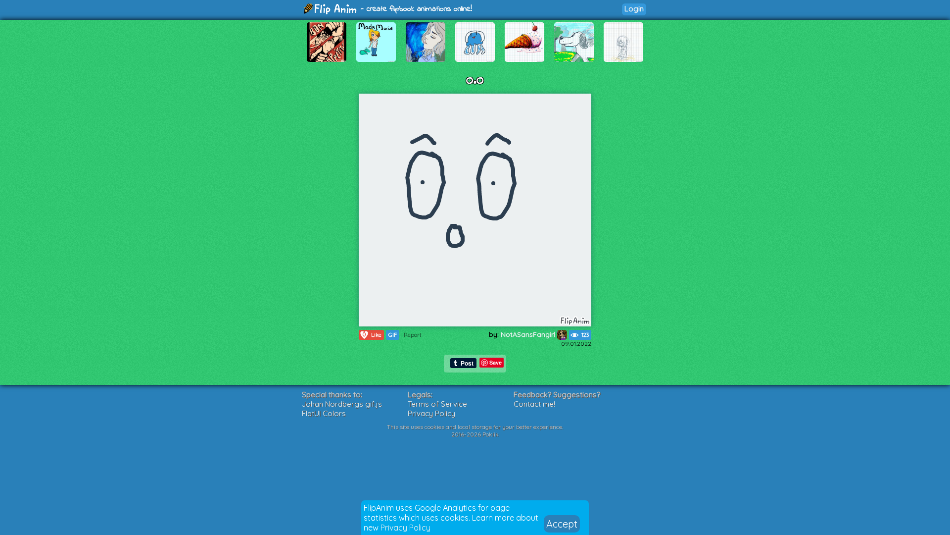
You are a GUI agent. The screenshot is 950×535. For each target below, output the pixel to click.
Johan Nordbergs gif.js (342, 404)
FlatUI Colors (324, 413)
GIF (392, 334)
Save (495, 362)
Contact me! (534, 404)
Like (372, 334)
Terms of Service (437, 404)
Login (634, 8)
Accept (561, 524)
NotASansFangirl (529, 334)
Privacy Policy (405, 528)
